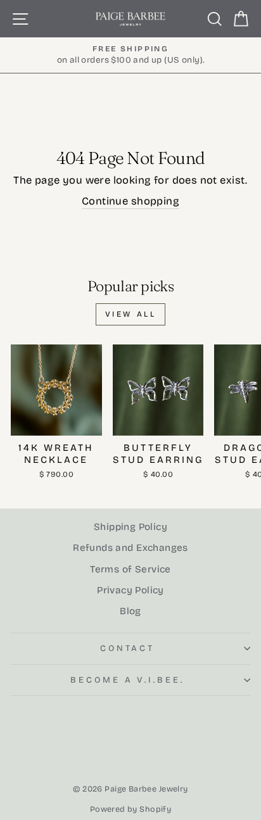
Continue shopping (130, 201)
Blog (130, 611)
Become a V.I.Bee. (127, 680)
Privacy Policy (130, 590)
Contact (127, 648)
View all (130, 314)
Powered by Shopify (130, 809)
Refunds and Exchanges (130, 547)
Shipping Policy (130, 527)
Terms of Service (130, 569)
